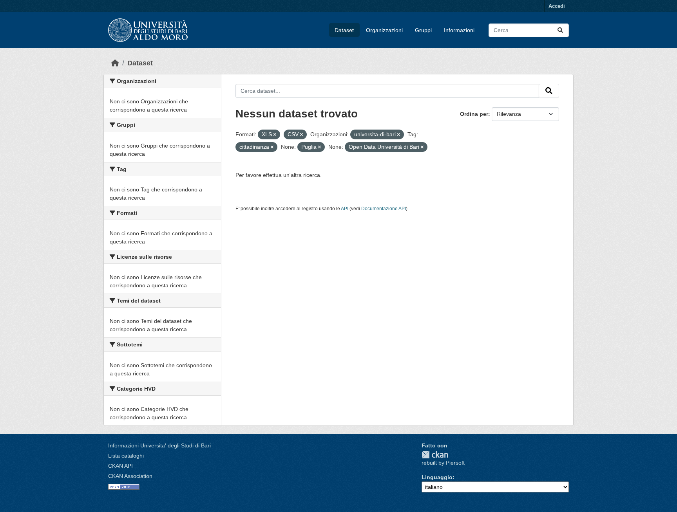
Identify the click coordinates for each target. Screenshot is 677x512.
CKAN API (120, 466)
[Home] (115, 63)
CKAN (435, 455)
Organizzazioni (384, 30)
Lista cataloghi (126, 456)
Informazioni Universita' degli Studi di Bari (159, 445)
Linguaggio (437, 477)
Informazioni (459, 30)
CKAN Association (130, 476)
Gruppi (423, 30)
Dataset (344, 30)
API (344, 208)
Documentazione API (383, 208)
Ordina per (474, 114)
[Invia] (560, 30)
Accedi (556, 6)
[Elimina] (274, 134)
